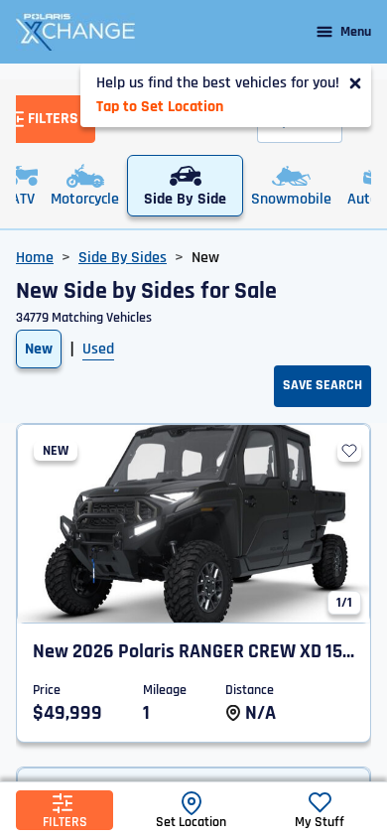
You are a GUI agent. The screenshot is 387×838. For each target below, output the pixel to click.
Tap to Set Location (159, 106)
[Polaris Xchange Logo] (75, 32)
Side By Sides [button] (122, 257)
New (39, 349)
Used (98, 349)
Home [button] (35, 257)
